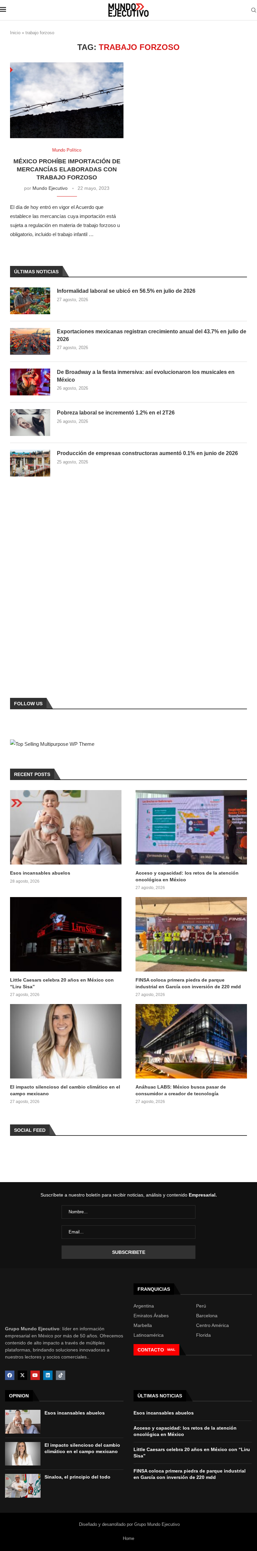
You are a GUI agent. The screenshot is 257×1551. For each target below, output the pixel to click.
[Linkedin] (48, 1375)
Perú (201, 1306)
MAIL (171, 1349)
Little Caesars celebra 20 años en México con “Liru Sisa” (62, 983)
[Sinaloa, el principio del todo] (22, 1486)
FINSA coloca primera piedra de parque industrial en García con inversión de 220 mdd (188, 983)
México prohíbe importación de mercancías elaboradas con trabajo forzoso (66, 169)
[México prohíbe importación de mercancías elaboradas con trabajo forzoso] (66, 100)
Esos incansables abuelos (40, 873)
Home (128, 1538)
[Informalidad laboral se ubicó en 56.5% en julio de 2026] (30, 300)
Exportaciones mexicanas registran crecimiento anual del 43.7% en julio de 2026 (151, 335)
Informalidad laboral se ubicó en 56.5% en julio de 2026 (126, 291)
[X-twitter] (22, 1375)
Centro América (212, 1325)
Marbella (143, 1325)
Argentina (144, 1306)
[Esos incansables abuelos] (65, 827)
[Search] (253, 10)
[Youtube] (35, 1375)
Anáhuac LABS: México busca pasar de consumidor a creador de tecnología (181, 1090)
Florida (203, 1335)
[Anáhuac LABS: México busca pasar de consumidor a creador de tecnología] (191, 1041)
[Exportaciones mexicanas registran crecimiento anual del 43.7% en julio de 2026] (30, 341)
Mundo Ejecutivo (50, 188)
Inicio (15, 32)
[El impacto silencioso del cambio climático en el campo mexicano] (65, 1041)
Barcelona (207, 1315)
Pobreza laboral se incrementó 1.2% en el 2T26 (116, 413)
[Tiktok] (60, 1375)
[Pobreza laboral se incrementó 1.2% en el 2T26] (30, 422)
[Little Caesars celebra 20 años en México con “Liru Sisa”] (65, 934)
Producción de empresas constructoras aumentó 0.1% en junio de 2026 (147, 453)
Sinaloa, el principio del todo (77, 1477)
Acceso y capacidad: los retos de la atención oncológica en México (187, 876)
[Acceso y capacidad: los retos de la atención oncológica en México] (191, 827)
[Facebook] (9, 1375)
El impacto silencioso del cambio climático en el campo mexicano (65, 1090)
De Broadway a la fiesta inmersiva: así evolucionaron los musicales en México (146, 375)
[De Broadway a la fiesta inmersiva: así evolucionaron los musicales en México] (30, 382)
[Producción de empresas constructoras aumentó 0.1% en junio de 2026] (30, 463)
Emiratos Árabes (151, 1315)
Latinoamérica (149, 1335)
